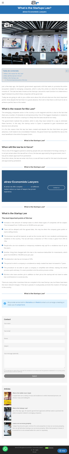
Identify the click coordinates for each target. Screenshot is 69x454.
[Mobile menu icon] (3, 3)
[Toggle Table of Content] (66, 70)
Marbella (29, 302)
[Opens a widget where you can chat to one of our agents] (62, 451)
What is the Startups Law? (20, 408)
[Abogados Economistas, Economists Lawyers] (49, 447)
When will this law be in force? (13, 76)
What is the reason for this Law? (13, 73)
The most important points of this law (17, 80)
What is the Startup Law (11, 78)
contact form (20, 305)
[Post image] (7, 398)
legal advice (27, 187)
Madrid (38, 302)
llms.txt (34, 452)
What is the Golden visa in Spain (22, 393)
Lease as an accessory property (22, 423)
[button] (5, 448)
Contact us (56, 187)
